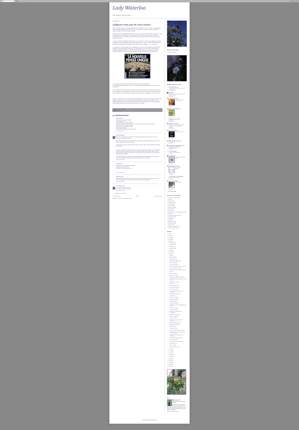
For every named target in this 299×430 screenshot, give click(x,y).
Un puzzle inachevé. (173, 339)
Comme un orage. (173, 318)
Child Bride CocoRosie (174, 281)
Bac (169, 199)
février (171, 354)
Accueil (137, 196)
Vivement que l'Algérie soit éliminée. (177, 277)
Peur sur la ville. (172, 345)
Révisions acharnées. (174, 316)
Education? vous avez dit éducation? (176, 212)
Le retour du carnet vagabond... (175, 152)
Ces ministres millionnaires (175, 260)
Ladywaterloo (119, 135)
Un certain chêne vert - (174, 87)
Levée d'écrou (172, 295)
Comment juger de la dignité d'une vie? (177, 269)
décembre (172, 242)
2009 (169, 366)
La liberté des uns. (173, 343)
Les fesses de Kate (173, 328)
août (171, 250)
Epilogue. (171, 255)
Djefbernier (118, 176)
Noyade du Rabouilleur (173, 147)
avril (171, 351)
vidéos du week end (172, 226)
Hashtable (171, 92)
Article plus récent (116, 196)
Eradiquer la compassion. (174, 314)
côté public (119, 110)
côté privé (170, 205)
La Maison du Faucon (173, 98)
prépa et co (170, 224)
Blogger (155, 419)
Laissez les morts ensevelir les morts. (177, 330)
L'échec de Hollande (173, 264)
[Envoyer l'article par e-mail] (128, 109)
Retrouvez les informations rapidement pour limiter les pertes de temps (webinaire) (176, 126)
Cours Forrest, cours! (173, 307)
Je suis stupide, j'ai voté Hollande (176, 176)
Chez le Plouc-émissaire (174, 166)
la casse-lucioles (172, 191)
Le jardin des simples (171, 52)
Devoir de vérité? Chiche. (174, 347)
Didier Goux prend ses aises (175, 140)
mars (171, 352)
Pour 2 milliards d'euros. (174, 285)
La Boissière (170, 216)
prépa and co (171, 223)
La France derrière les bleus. (175, 268)
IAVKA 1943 (171, 283)
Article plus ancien (158, 196)
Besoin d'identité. (173, 257)
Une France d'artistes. (174, 299)
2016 (169, 237)
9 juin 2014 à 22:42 (120, 130)
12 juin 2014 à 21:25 (120, 190)
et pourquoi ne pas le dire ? (175, 119)
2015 (169, 239)
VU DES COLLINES (173, 130)
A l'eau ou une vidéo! (173, 275)
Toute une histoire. (173, 273)
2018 (169, 233)
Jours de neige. (178, 182)
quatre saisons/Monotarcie (174, 108)
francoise (118, 118)
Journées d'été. (172, 326)
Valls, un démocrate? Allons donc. (176, 341)
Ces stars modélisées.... (174, 303)
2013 (169, 358)
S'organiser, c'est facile (174, 123)
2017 (169, 235)
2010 (169, 364)
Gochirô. (171, 271)
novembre (172, 244)
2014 (169, 241)
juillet (171, 251)
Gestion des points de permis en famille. (177, 266)
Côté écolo (170, 204)
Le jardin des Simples (173, 181)
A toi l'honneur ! (172, 155)
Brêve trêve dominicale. (174, 324)
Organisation (171, 221)
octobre (171, 246)
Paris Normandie (156, 93)
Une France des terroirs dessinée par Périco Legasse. (177, 332)
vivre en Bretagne (173, 151)
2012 (169, 360)
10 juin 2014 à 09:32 (120, 159)
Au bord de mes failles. (173, 197)
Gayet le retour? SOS (173, 289)
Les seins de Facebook (174, 287)
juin (170, 253)
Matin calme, (171, 120)
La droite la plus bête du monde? (176, 337)
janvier (171, 356)
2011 (169, 362)
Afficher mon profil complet (172, 411)
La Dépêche (154, 44)
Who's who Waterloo (172, 228)
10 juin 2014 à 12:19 (120, 172)
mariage (170, 218)
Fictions (169, 213)
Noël (169, 220)
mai (170, 349)
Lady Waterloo (129, 8)
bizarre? (170, 200)
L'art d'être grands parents (173, 215)
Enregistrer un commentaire (120, 193)
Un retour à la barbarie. (174, 297)
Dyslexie (170, 210)
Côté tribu (170, 208)
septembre (172, 248)
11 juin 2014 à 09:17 (120, 181)
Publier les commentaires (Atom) (125, 198)
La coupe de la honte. (174, 309)
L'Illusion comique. (173, 259)
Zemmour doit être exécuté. (175, 293)
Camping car (171, 202)
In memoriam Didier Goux (180, 131)
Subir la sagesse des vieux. (175, 322)
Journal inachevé (172, 142)
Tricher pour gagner (173, 262)
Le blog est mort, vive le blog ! (174, 177)
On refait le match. (173, 301)
